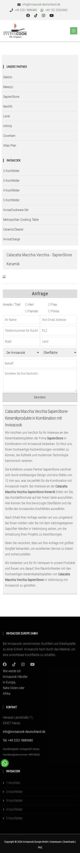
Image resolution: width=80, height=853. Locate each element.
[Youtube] (32, 664)
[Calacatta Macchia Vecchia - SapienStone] (4, 276)
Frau (54, 304)
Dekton (7, 77)
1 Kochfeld (13, 783)
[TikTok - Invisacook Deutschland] (36, 16)
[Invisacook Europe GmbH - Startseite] (15, 31)
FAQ (40, 847)
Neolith (7, 106)
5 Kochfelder (11, 200)
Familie (33, 311)
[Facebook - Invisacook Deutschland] (29, 16)
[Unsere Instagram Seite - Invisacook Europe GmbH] (44, 16)
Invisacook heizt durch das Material (46, 649)
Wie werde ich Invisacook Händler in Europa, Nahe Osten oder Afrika (15, 682)
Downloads (69, 841)
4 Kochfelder (11, 190)
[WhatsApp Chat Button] (5, 763)
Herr (31, 304)
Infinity (7, 126)
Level (6, 116)
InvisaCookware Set (15, 210)
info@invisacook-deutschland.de (24, 732)
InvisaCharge (11, 239)
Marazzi (8, 87)
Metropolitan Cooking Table (21, 220)
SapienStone (11, 97)
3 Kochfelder (11, 181)
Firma (55, 311)
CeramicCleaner (13, 229)
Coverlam (9, 136)
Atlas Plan (9, 145)
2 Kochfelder (11, 171)
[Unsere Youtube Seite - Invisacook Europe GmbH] (51, 16)
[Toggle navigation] (73, 30)
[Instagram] (4, 664)
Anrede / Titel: (12, 304)
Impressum (56, 841)
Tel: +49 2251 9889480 (18, 740)
